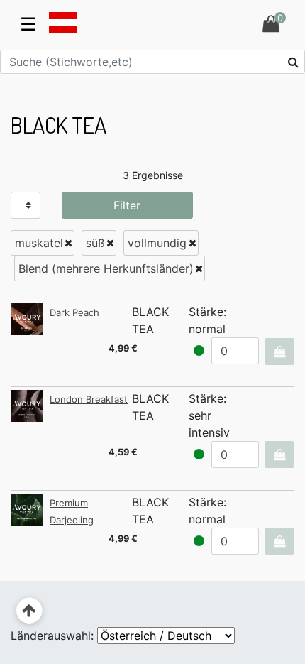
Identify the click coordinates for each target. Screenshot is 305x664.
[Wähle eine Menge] (279, 351)
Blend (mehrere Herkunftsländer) (106, 268)
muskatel (39, 243)
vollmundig (157, 243)
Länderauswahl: (52, 635)
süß (95, 243)
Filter (126, 205)
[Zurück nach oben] (29, 611)
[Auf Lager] (199, 350)
